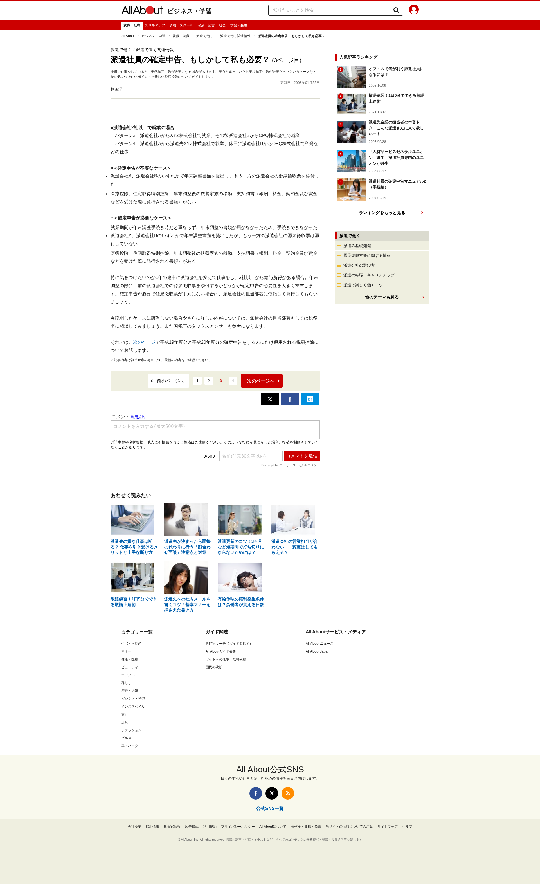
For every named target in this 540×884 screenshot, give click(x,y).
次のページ (144, 342)
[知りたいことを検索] (396, 10)
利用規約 (210, 827)
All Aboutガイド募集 (221, 651)
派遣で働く (204, 36)
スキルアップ (155, 25)
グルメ (126, 738)
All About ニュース (320, 643)
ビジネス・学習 (189, 11)
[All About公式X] (272, 793)
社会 (222, 25)
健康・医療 (129, 659)
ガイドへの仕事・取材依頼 (226, 659)
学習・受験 (238, 25)
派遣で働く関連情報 (235, 36)
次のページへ (260, 381)
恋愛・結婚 (129, 691)
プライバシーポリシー (238, 827)
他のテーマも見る (382, 296)
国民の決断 (214, 667)
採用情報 (152, 827)
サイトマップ (387, 827)
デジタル (128, 675)
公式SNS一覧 (270, 808)
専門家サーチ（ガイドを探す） (229, 643)
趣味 (124, 722)
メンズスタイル (133, 706)
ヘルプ (407, 827)
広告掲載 (192, 827)
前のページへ (170, 381)
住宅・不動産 (131, 643)
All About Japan (318, 651)
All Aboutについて (272, 827)
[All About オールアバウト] (142, 11)
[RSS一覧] (288, 793)
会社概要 (134, 827)
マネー (126, 651)
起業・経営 (206, 25)
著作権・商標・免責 (306, 827)
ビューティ (129, 667)
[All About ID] (414, 10)
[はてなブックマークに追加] (310, 399)
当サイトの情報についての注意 (349, 827)
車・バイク (129, 746)
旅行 (124, 714)
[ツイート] (270, 399)
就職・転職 (131, 25)
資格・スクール (181, 25)
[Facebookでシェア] (290, 399)
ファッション (131, 730)
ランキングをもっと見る (382, 212)
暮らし (126, 683)
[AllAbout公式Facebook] (255, 793)
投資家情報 (172, 827)
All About (128, 36)
